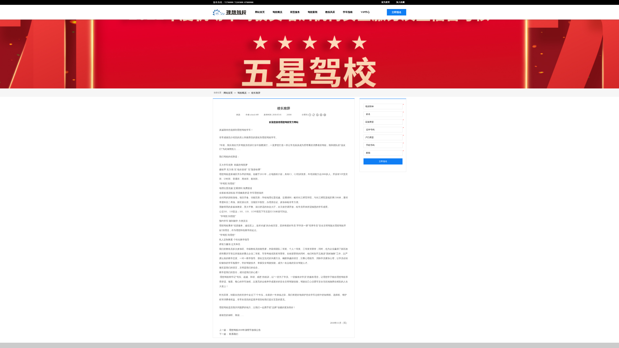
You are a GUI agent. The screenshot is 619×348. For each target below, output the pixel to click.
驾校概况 (277, 12)
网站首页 (260, 12)
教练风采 (330, 12)
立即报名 (383, 161)
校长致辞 (255, 93)
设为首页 (385, 2)
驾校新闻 (312, 12)
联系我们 (228, 334)
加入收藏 (400, 2)
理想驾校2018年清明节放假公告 (240, 330)
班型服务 (295, 12)
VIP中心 (365, 12)
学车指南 (348, 12)
